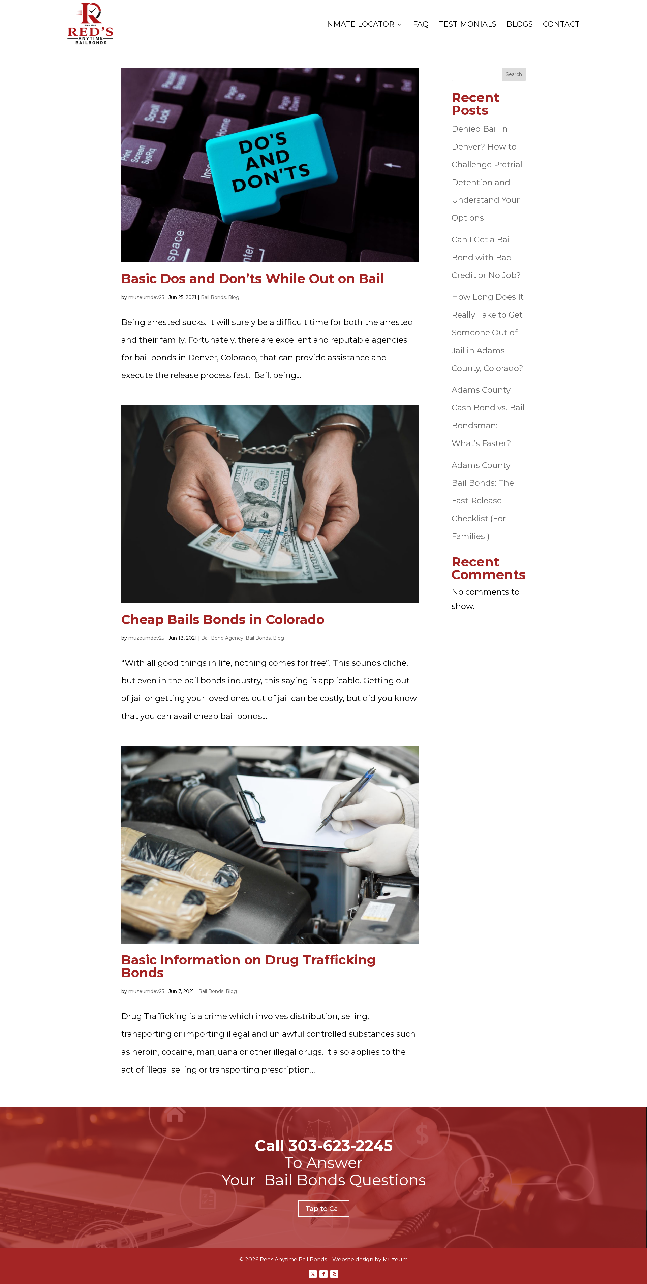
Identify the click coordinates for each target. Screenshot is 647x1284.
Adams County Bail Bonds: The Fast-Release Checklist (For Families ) (483, 500)
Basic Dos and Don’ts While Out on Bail (252, 279)
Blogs (519, 24)
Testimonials (467, 24)
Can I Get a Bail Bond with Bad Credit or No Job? (486, 257)
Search (514, 74)
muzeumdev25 (146, 297)
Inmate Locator (364, 24)
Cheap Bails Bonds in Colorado (223, 619)
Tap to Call (323, 1209)
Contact (561, 24)
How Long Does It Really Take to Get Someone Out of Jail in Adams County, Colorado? (488, 332)
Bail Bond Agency (222, 638)
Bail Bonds (213, 297)
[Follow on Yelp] (334, 1274)
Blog (233, 297)
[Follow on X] (313, 1274)
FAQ (421, 24)
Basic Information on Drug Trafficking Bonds (248, 966)
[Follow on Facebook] (323, 1274)
